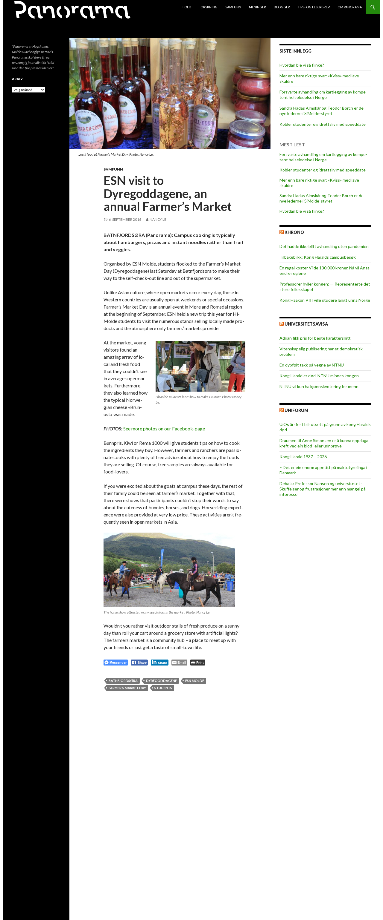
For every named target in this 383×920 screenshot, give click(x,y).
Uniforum (296, 410)
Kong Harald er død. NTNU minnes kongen (319, 375)
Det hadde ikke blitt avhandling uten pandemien (324, 246)
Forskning (208, 7)
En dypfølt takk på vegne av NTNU (311, 364)
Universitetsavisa (306, 323)
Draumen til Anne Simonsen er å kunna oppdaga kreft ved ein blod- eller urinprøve (323, 443)
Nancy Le (158, 219)
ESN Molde (194, 681)
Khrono (294, 232)
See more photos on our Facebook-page (164, 428)
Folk (187, 7)
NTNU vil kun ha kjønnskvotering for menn (318, 386)
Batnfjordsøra (123, 681)
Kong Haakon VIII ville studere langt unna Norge (324, 300)
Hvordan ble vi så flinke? (301, 65)
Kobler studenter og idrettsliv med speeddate (322, 124)
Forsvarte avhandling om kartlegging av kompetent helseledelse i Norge (323, 94)
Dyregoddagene (161, 681)
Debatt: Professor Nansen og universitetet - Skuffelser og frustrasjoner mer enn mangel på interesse (322, 489)
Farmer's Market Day (127, 688)
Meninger (257, 7)
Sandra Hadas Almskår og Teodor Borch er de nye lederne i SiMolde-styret (321, 110)
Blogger (282, 7)
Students (163, 688)
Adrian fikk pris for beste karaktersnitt (315, 338)
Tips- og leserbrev (314, 7)
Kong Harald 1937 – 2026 (303, 456)
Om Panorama (350, 7)
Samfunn (233, 7)
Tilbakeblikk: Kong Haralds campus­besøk (317, 257)
